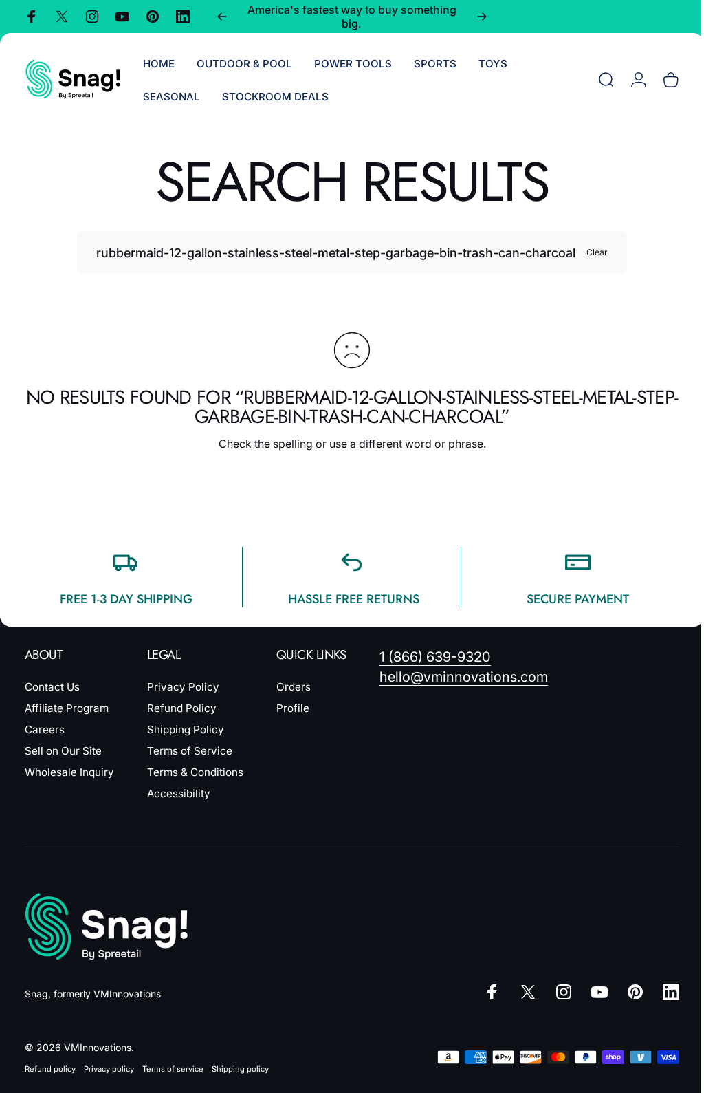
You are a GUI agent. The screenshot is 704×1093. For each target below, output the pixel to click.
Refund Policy (182, 708)
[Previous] (222, 16)
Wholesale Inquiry (69, 772)
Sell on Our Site (63, 750)
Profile (292, 708)
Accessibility (178, 793)
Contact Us (52, 686)
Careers (45, 729)
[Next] (482, 16)
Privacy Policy (183, 686)
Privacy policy (109, 1069)
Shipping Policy (185, 729)
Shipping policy (240, 1069)
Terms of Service (189, 750)
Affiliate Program (67, 708)
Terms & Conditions (195, 772)
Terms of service (173, 1069)
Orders (293, 686)
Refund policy (50, 1069)
